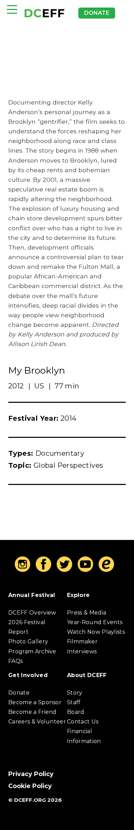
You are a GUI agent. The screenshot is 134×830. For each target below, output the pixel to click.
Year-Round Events (94, 622)
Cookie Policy (30, 785)
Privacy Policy (31, 773)
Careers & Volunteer (37, 721)
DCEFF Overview (32, 612)
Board (76, 712)
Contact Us (82, 721)
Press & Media (86, 612)
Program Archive (32, 651)
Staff (74, 702)
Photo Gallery (28, 641)
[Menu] (12, 9)
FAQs (15, 661)
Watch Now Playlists (96, 632)
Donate (96, 13)
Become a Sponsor (35, 702)
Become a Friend (32, 712)
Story (74, 692)
